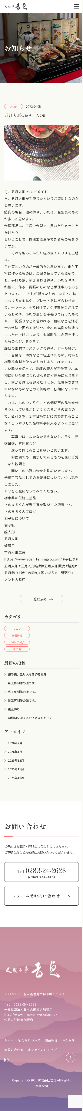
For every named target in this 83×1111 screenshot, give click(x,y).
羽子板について (16, 518)
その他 (17, 649)
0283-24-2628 (25, 1004)
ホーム (9, 1040)
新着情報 (17, 635)
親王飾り (14, 709)
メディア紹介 (17, 642)
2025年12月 (16, 760)
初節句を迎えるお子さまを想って (30, 718)
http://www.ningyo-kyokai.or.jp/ (30, 1014)
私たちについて (29, 1040)
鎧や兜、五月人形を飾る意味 (27, 674)
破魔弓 (9, 545)
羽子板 (9, 525)
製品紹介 (51, 1040)
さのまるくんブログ (20, 511)
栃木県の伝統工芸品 (20, 497)
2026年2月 (15, 743)
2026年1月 (15, 752)
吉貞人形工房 (15, 552)
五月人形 (11, 538)
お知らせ (68, 1040)
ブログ (17, 628)
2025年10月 (16, 778)
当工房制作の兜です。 (22, 683)
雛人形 (9, 531)
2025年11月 (16, 769)
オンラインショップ (42, 1049)
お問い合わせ (14, 1049)
